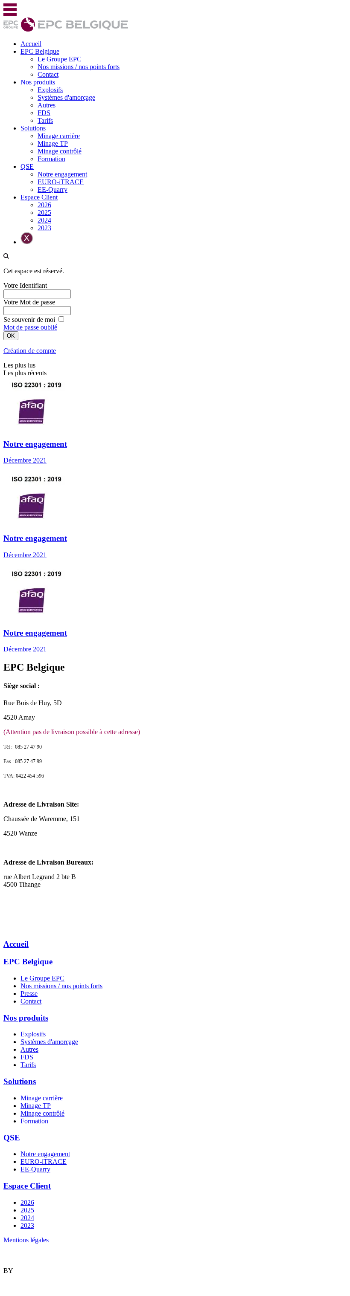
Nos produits (37, 82)
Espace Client (39, 197)
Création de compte (29, 350)
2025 (44, 212)
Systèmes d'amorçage (66, 97)
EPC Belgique (39, 51)
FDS (44, 112)
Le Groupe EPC (60, 59)
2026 (44, 204)
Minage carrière (59, 135)
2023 (44, 227)
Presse (29, 993)
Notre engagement (62, 174)
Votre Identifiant (25, 285)
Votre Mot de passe (29, 302)
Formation (51, 158)
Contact (48, 74)
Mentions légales (26, 1240)
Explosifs (50, 89)
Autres (46, 105)
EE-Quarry (52, 189)
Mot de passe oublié (30, 327)
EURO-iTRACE (61, 181)
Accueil (30, 43)
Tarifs (45, 120)
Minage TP (53, 143)
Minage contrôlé (60, 151)
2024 (44, 220)
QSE (27, 166)
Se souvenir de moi (29, 319)
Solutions (33, 128)
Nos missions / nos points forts (79, 66)
